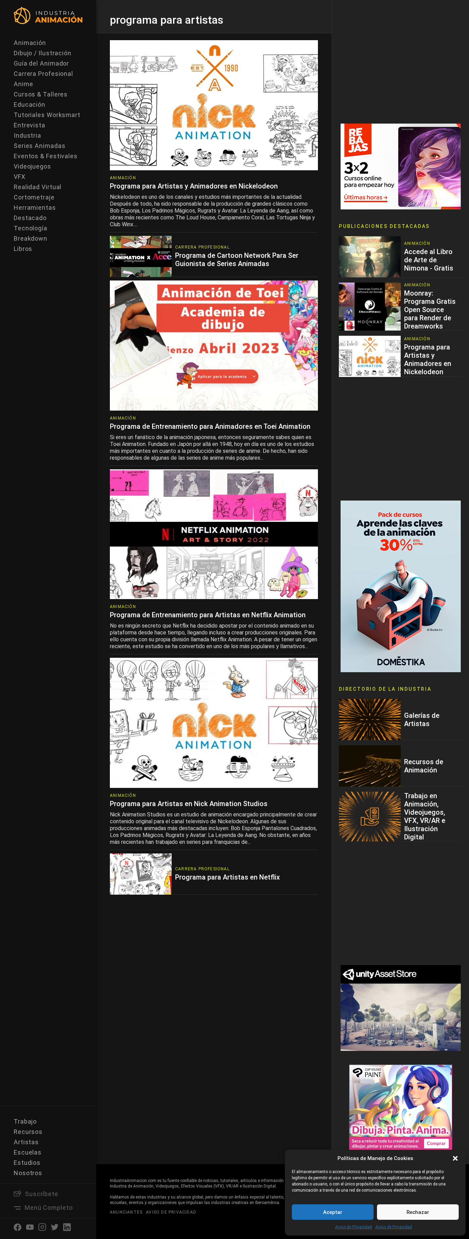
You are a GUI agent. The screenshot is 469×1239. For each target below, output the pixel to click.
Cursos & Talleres (41, 94)
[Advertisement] (400, 62)
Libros (23, 248)
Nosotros (28, 1173)
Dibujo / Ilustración (42, 53)
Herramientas (35, 207)
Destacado (30, 217)
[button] (455, 1158)
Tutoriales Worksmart (47, 114)
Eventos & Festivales (46, 156)
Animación (30, 42)
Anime (23, 84)
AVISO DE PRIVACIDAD (171, 1212)
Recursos (28, 1131)
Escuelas (28, 1152)
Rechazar (418, 1212)
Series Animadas (40, 145)
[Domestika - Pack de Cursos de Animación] (401, 586)
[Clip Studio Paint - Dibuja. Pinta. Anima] (400, 1107)
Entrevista (29, 125)
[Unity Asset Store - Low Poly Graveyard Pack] (401, 1007)
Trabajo (25, 1121)
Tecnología (30, 228)
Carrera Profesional (43, 73)
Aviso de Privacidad (353, 1227)
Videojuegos (32, 166)
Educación (29, 104)
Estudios (27, 1162)
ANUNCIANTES (126, 1212)
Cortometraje (34, 197)
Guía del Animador (41, 63)
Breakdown (30, 238)
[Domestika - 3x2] (401, 166)
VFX (19, 176)
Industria (27, 135)
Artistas (26, 1142)
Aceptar (332, 1212)
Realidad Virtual (37, 187)
